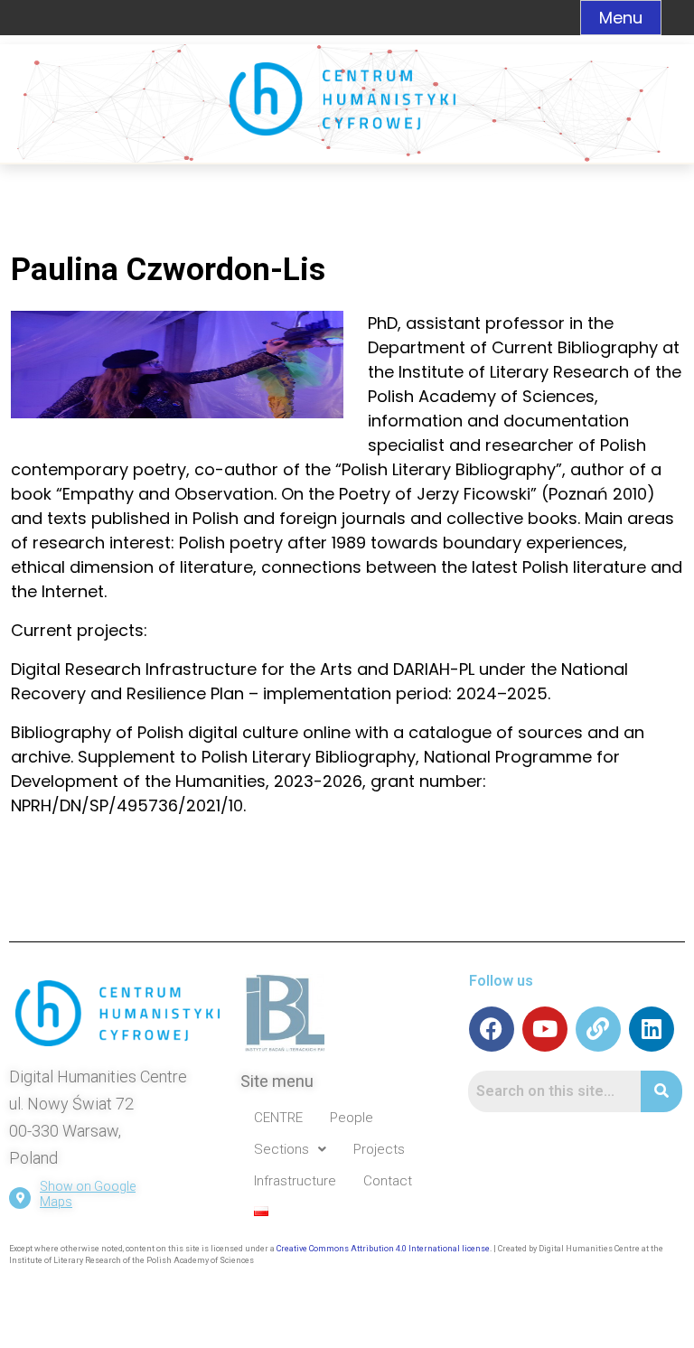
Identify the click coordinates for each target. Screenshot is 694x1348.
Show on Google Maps (88, 1194)
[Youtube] (544, 1029)
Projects (379, 1149)
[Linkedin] (651, 1029)
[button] (290, 1149)
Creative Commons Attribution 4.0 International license (383, 1248)
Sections (281, 1149)
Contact (387, 1181)
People (351, 1117)
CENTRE (278, 1117)
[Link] (598, 1029)
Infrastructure (295, 1181)
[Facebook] (491, 1029)
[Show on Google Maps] (20, 1198)
